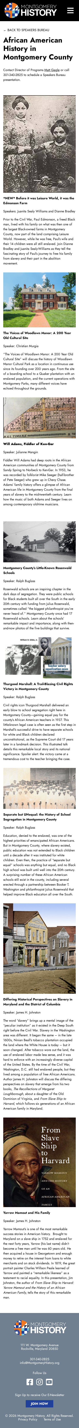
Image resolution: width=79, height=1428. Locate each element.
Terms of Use (52, 1419)
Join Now (39, 1403)
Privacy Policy (27, 1419)
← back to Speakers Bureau (26, 30)
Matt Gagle (52, 70)
